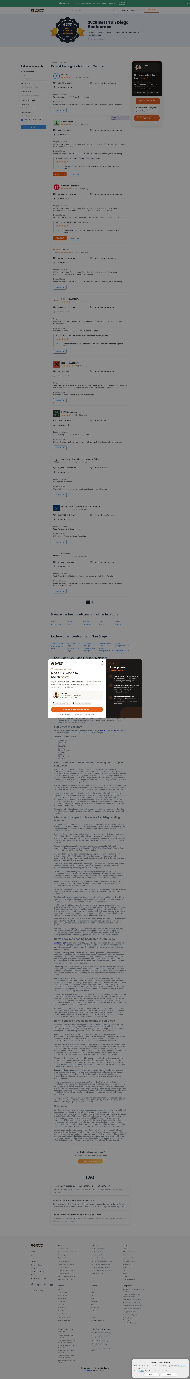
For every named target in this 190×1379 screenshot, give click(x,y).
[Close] (102, 663)
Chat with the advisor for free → (77, 709)
